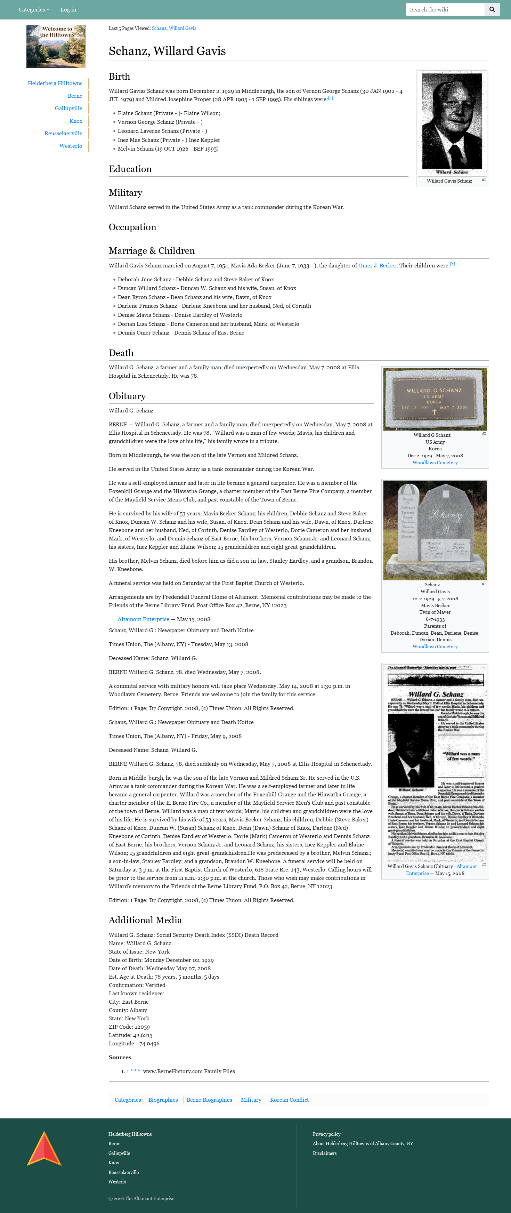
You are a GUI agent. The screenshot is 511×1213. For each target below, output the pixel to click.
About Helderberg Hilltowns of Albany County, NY (363, 1143)
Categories (32, 9)
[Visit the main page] (56, 46)
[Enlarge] (484, 180)
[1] (330, 97)
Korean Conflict (289, 1099)
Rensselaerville (63, 133)
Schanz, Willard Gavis (174, 28)
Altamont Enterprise (143, 619)
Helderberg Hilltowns (55, 83)
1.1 (139, 1069)
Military (251, 1099)
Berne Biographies (209, 1099)
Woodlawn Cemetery (435, 462)
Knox (76, 121)
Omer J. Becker (377, 265)
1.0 (133, 1069)
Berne (75, 96)
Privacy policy (326, 1134)
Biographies (163, 1099)
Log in (68, 9)
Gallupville (68, 108)
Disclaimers (325, 1153)
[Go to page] (492, 9)
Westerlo (70, 146)
